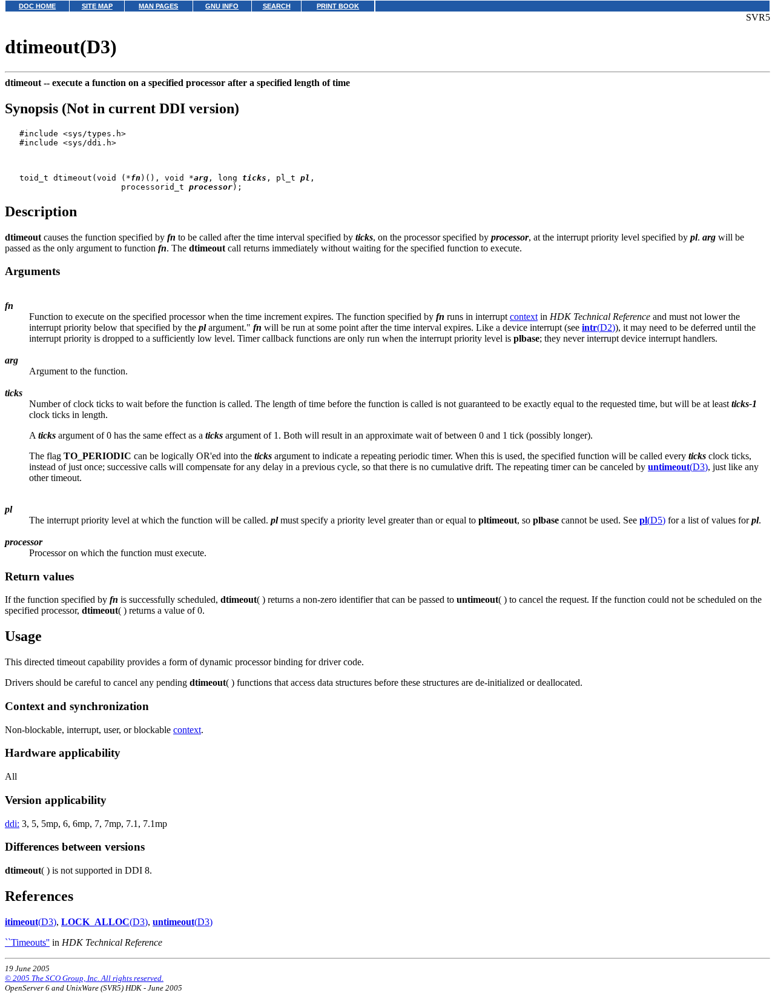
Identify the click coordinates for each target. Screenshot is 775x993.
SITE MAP (97, 6)
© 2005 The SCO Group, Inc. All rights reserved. (84, 978)
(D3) (678, 467)
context (524, 316)
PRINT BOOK (338, 6)
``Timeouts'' (27, 942)
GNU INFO (222, 6)
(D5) (652, 520)
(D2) (598, 327)
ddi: (12, 824)
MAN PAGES (158, 6)
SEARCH (277, 6)
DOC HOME (37, 6)
